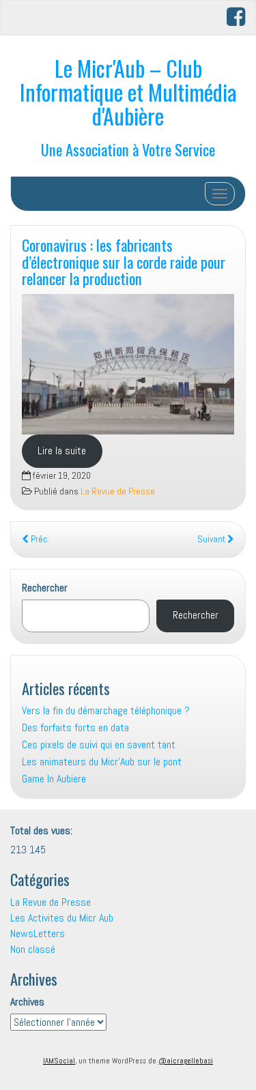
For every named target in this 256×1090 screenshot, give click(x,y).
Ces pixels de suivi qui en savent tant (98, 744)
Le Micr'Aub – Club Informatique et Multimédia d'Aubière (128, 92)
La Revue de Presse (118, 491)
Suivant (212, 539)
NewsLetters (37, 933)
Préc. (39, 539)
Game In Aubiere (54, 778)
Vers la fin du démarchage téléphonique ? (106, 710)
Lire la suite (62, 450)
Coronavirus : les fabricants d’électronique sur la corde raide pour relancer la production (123, 261)
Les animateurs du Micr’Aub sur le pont (102, 761)
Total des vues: (42, 830)
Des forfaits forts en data (75, 727)
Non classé (32, 949)
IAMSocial (59, 1060)
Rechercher (45, 587)
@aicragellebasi (185, 1060)
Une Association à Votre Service (128, 149)
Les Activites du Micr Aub (61, 918)
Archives (27, 1002)
